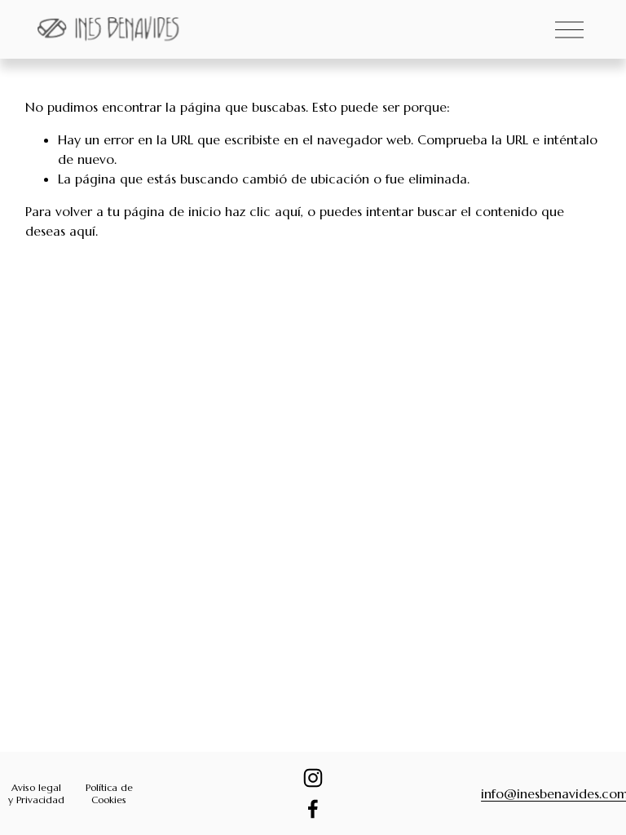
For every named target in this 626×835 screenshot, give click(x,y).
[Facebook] (313, 809)
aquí (82, 231)
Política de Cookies (109, 793)
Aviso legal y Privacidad (36, 793)
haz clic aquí (263, 211)
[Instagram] (313, 778)
